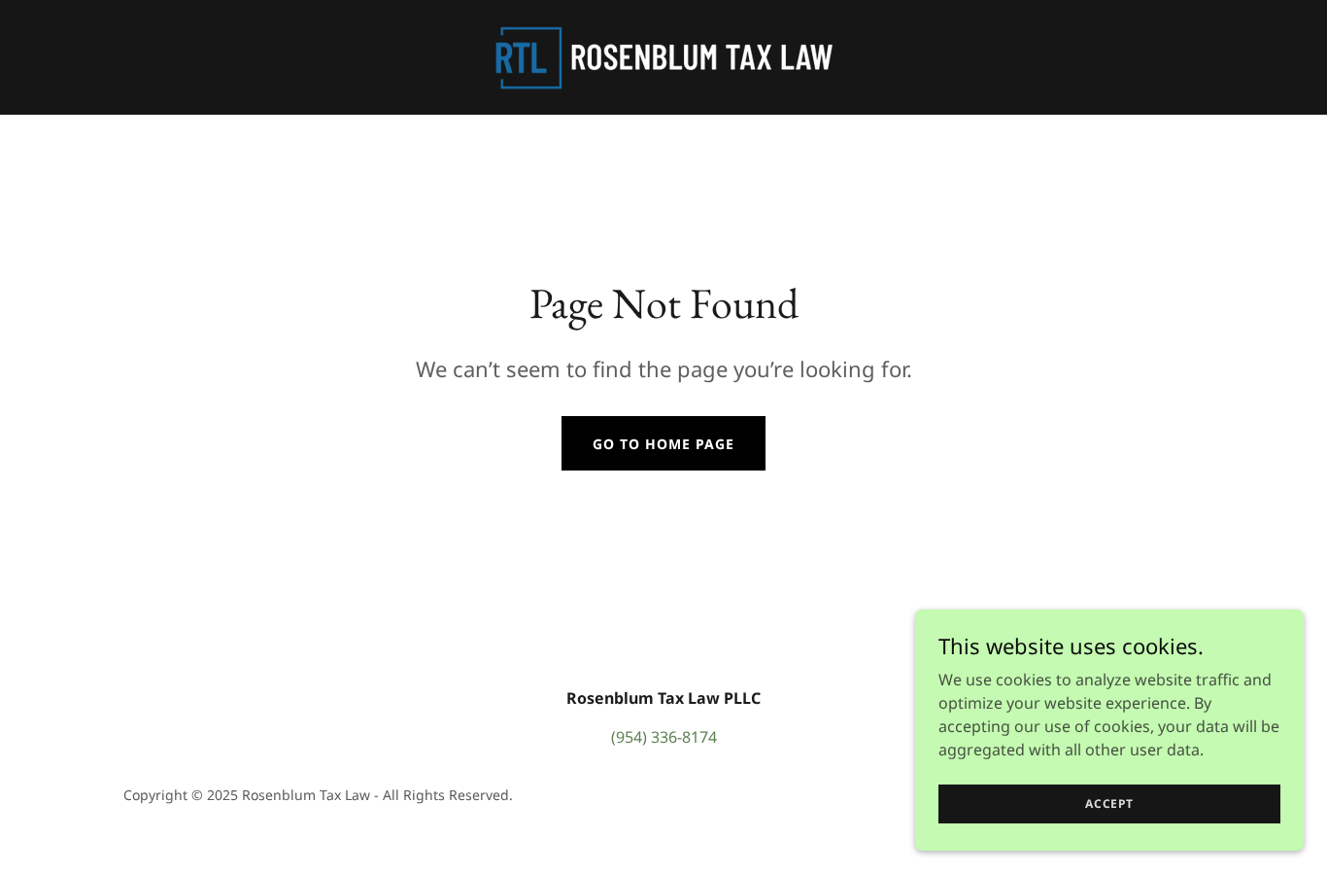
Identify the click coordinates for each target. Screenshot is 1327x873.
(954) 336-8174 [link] (664, 737)
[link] (663, 55)
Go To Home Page (663, 444)
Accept (1109, 803)
